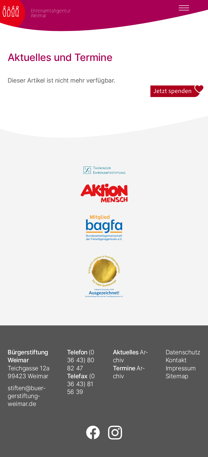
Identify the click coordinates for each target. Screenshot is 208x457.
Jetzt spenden (177, 88)
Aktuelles (126, 352)
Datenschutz (183, 352)
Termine (124, 368)
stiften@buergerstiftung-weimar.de (26, 395)
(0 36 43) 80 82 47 (80, 360)
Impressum (181, 368)
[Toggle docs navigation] (184, 7)
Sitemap (177, 376)
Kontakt (176, 360)
